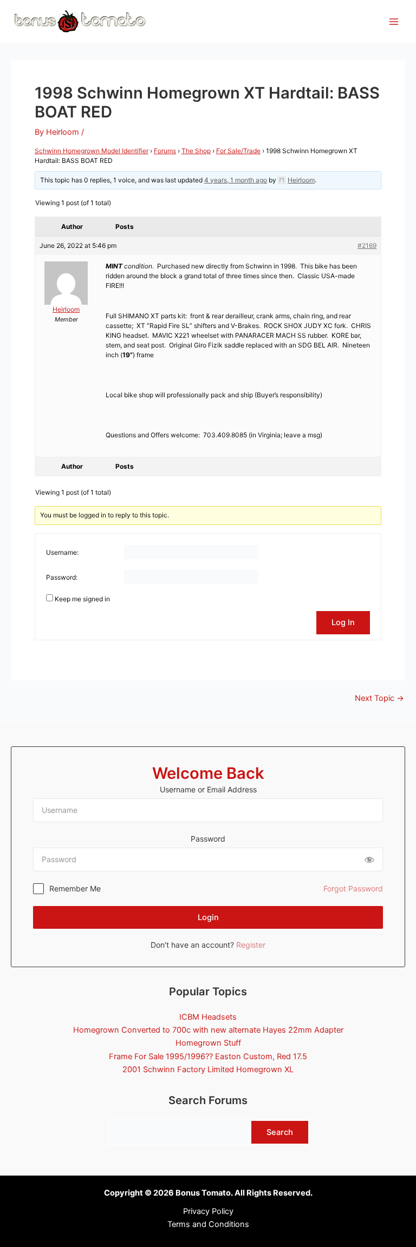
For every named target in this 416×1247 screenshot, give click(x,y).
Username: (62, 552)
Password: (61, 577)
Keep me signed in (82, 599)
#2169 (367, 245)
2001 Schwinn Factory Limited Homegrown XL (208, 1069)
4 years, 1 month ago (235, 180)
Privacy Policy (208, 1211)
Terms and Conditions (208, 1224)
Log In (343, 622)
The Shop (196, 151)
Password (208, 838)
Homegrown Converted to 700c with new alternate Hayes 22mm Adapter (208, 1030)
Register (250, 944)
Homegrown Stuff (208, 1043)
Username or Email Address (208, 789)
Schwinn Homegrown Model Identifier (91, 151)
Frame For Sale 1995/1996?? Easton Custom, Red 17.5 (208, 1056)
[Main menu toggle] (393, 21)
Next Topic (379, 698)
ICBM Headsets (208, 1017)
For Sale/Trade (238, 151)
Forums (165, 151)
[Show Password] (369, 859)
